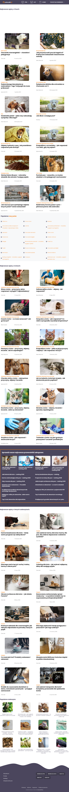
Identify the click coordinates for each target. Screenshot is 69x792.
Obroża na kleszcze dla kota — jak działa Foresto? (16, 595)
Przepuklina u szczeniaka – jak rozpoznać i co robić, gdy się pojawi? (51, 146)
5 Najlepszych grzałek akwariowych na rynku (49, 499)
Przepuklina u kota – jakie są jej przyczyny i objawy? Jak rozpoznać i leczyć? (52, 350)
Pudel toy (50, 241)
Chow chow (28, 221)
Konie (44, 2)
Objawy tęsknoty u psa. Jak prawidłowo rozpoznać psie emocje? (16, 146)
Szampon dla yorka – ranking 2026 (42, 468)
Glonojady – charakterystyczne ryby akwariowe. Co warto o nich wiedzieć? (61, 751)
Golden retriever (52, 237)
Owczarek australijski (53, 248)
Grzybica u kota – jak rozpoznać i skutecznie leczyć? (13, 439)
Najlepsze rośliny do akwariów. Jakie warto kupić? (15, 495)
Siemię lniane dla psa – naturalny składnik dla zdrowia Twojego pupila (14, 176)
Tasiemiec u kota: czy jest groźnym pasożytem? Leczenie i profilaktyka (49, 439)
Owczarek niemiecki (30, 232)
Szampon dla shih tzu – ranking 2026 (26, 468)
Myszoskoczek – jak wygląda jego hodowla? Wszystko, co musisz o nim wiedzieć (25, 715)
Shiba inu (4, 221)
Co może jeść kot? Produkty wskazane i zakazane (15, 658)
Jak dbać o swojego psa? (45, 116)
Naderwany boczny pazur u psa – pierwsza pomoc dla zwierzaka (48, 206)
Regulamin (34, 787)
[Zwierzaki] (7, 2)
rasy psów (13, 216)
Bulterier (50, 221)
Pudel (3, 248)
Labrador (4, 232)
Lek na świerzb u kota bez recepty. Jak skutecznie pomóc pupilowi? (50, 379)
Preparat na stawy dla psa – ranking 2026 (48, 478)
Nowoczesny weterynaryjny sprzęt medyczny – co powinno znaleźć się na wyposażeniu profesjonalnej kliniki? (50, 596)
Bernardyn (5, 252)
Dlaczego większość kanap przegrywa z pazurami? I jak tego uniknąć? (51, 627)
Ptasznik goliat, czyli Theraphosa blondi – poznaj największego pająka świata (7, 751)
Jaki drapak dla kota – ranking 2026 (9, 468)
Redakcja (24, 787)
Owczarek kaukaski (30, 252)
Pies (26, 2)
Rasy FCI (62, 773)
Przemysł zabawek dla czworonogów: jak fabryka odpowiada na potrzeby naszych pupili (16, 628)
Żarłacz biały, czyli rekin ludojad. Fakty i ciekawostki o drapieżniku (61, 733)
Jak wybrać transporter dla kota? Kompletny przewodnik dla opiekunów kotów (50, 689)
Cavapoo (27, 257)
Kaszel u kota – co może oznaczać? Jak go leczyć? (16, 320)
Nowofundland (51, 252)
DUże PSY (47, 777)
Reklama (29, 787)
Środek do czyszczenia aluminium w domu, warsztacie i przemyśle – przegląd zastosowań (16, 689)
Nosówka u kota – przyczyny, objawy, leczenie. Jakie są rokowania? (15, 409)
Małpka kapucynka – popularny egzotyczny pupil (7, 714)
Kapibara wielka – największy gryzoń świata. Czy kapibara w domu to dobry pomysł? (25, 733)
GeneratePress (40, 789)
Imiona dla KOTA (52, 773)
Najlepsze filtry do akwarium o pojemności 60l (49, 489)
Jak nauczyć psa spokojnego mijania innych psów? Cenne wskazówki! (15, 206)
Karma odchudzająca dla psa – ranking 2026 (16, 478)
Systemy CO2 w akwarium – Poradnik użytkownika (14, 485)
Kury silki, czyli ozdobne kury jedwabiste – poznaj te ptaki (25, 750)
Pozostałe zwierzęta (56, 2)
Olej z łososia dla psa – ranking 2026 (13, 481)
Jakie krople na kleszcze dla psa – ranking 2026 (50, 481)
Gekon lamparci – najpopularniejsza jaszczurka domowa (43, 733)
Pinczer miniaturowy (30, 248)
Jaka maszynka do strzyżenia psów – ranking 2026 (58, 469)
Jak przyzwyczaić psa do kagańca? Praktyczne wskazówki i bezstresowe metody (50, 54)
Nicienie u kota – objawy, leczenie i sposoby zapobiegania (49, 409)
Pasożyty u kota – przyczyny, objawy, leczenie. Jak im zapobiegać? (15, 350)
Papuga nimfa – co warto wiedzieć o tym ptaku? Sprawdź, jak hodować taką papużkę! (43, 751)
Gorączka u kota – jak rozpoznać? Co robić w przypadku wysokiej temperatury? (52, 320)
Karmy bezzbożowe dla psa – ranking (47, 474)
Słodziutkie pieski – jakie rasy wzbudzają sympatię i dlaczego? (16, 117)
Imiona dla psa (41, 773)
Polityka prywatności (42, 787)
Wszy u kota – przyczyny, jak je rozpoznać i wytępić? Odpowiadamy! (15, 290)
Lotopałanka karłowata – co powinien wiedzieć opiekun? (43, 714)
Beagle (4, 241)
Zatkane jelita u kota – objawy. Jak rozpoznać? (49, 290)
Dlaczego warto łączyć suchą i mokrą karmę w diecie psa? (15, 565)
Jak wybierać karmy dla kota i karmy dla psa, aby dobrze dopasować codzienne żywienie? (51, 535)
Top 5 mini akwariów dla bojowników (13, 499)
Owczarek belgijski (29, 237)
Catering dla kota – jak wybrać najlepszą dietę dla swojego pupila (51, 565)
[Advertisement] (34, 21)
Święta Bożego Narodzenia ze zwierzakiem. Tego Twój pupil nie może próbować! (15, 86)
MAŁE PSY (39, 777)
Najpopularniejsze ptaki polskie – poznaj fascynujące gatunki (8, 733)
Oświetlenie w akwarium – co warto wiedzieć (49, 485)
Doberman (5, 237)
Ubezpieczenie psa (7, 780)
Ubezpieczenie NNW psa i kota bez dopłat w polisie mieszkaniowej (51, 658)
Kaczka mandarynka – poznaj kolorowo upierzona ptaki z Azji (61, 715)
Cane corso (51, 232)
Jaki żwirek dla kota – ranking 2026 (13, 474)
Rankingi (5, 778)
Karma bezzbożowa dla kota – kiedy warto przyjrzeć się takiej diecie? (14, 534)
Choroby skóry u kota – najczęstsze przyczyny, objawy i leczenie (14, 379)
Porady (5, 776)
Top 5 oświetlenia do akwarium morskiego (48, 494)
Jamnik (27, 226)
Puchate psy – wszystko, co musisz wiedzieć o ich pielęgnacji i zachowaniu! (51, 176)
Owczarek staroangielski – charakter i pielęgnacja (15, 54)
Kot (35, 2)
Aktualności (6, 773)
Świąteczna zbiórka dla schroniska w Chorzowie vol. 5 (50, 85)
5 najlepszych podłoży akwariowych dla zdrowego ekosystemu (14, 490)
